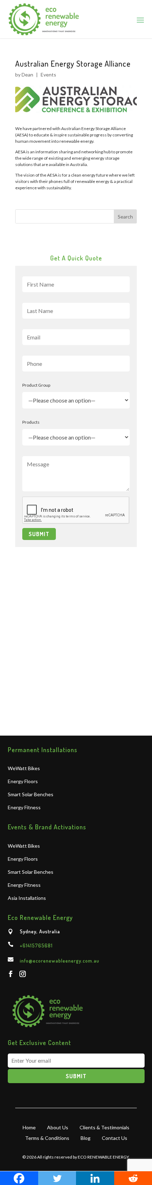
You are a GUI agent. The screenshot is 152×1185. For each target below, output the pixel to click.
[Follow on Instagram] (22, 974)
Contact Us (114, 1138)
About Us (57, 1127)
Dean (28, 75)
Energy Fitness (24, 807)
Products (31, 422)
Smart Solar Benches (30, 794)
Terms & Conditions (47, 1138)
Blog (85, 1138)
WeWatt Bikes (24, 768)
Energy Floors (23, 781)
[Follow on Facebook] (10, 974)
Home (29, 1127)
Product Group (36, 385)
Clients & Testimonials (104, 1127)
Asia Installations (27, 898)
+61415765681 (36, 945)
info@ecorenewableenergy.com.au (59, 961)
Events (48, 75)
